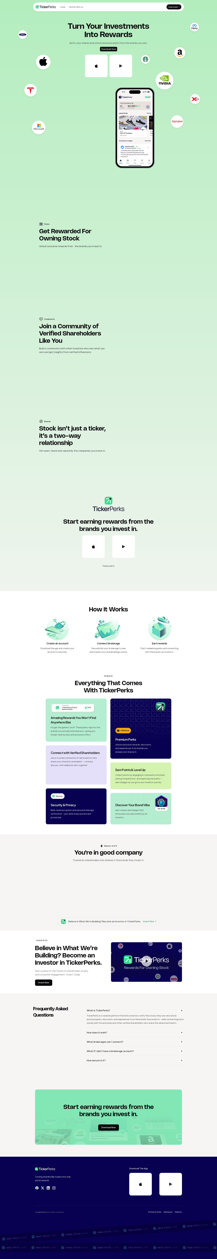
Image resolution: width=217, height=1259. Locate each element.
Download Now (108, 49)
